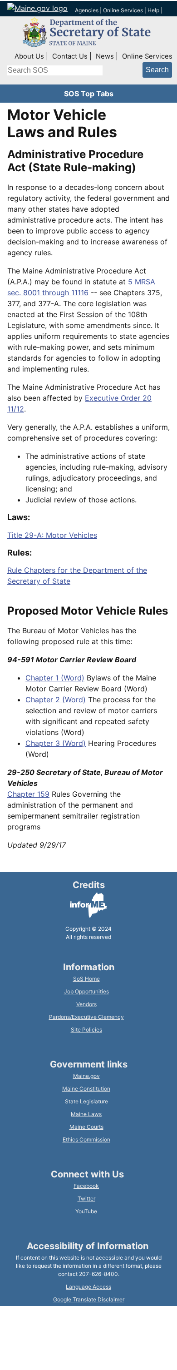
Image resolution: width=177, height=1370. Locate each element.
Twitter (86, 1198)
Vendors (86, 1004)
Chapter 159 (28, 794)
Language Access (88, 1286)
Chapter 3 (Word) (55, 743)
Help (153, 10)
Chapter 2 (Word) (55, 699)
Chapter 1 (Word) (54, 677)
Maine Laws (86, 1114)
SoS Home (86, 978)
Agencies (86, 10)
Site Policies (86, 1029)
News (105, 56)
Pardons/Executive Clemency (86, 1016)
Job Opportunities (86, 991)
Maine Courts (86, 1126)
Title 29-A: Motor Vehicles (52, 535)
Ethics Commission (86, 1139)
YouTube (86, 1211)
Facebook (86, 1185)
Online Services (123, 10)
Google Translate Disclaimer (88, 1299)
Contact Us (70, 56)
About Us (29, 56)
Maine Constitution (86, 1088)
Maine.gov (86, 1075)
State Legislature (86, 1101)
